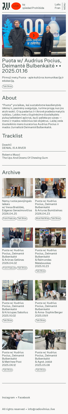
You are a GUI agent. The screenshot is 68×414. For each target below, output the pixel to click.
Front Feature (9, 218)
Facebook (24, 397)
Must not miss (42, 218)
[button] (34, 35)
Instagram (8, 397)
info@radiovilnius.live (41, 409)
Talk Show (7, 86)
